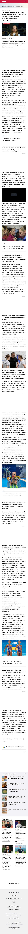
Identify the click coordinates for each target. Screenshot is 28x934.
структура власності (14, 905)
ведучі (14, 902)
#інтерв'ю (15, 738)
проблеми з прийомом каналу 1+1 (14, 898)
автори (14, 903)
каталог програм (14, 899)
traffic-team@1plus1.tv (14, 928)
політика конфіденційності (14, 906)
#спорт (21, 738)
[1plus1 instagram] (9, 892)
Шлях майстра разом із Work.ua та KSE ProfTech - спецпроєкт (12, 6)
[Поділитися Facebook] (11, 38)
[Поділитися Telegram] (9, 38)
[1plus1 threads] (11, 892)
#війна (4, 741)
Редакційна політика (14, 909)
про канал (14, 895)
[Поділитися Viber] (13, 38)
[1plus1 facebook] (16, 892)
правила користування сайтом (14, 907)
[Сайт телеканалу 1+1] (4, 1)
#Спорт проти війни (7, 738)
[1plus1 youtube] (18, 892)
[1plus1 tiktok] (13, 892)
